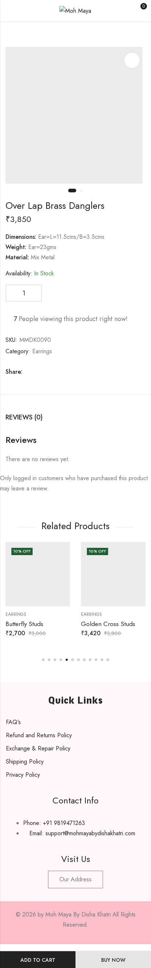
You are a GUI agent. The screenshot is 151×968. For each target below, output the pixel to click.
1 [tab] (72, 190)
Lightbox (132, 60)
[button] (43, 660)
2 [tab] (81, 190)
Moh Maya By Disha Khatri (78, 914)
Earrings (42, 351)
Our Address (75, 879)
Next (138, 120)
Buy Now (113, 960)
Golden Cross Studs (108, 623)
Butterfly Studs (24, 623)
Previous (12, 120)
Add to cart (38, 960)
